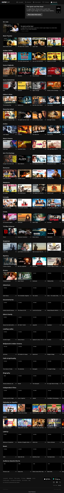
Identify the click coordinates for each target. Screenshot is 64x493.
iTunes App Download (47, 479)
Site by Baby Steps (57, 489)
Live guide (20, 2)
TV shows (47, 2)
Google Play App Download (56, 479)
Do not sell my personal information (11, 482)
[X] (60, 482)
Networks (55, 2)
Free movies (38, 2)
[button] (34, 14)
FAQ (29, 480)
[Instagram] (54, 482)
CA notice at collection (16, 480)
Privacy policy (6, 480)
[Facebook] (57, 482)
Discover (29, 2)
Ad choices (24, 480)
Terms (33, 478)
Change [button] (59, 485)
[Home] (6, 2)
